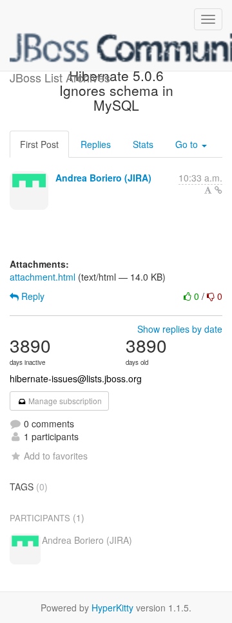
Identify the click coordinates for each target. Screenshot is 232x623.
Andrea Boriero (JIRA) (103, 177)
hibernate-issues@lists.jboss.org (76, 378)
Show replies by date (179, 328)
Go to (187, 144)
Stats (143, 144)
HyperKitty (112, 607)
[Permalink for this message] (218, 190)
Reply (31, 296)
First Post (39, 144)
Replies (96, 144)
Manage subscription (64, 400)
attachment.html (42, 276)
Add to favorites (56, 455)
